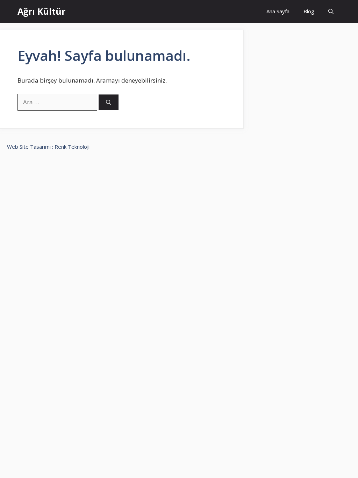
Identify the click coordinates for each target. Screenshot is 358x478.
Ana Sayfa (277, 11)
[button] (331, 11)
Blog (308, 11)
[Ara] (109, 102)
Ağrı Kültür (41, 11)
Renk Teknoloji (72, 146)
